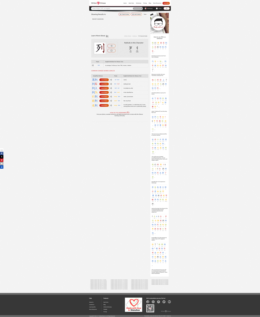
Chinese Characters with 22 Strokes (139, 283)
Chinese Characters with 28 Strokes (159, 279)
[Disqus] (119, 139)
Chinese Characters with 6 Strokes (98, 285)
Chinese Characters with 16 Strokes (119, 286)
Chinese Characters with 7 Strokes (98, 286)
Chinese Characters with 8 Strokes (98, 287)
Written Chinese (127, 36)
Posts (160, 8)
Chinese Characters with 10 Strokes (119, 279)
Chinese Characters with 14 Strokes (119, 284)
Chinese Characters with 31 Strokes (159, 283)
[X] (1, 156)
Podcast (105, 309)
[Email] (1, 163)
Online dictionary (107, 307)
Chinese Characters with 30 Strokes (159, 282)
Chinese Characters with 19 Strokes (139, 279)
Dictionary (138, 3)
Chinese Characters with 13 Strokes (119, 283)
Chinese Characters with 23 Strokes (139, 284)
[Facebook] (1, 153)
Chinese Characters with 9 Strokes (98, 288)
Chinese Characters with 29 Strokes (159, 280)
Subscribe (166, 3)
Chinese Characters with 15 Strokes (119, 285)
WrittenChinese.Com (103, 316)
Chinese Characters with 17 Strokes (119, 287)
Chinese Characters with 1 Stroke (98, 279)
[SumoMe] (1, 167)
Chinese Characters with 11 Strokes (119, 280)
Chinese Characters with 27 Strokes (139, 288)
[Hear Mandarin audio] (111, 46)
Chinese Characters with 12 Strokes (119, 282)
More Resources (157, 3)
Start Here (131, 3)
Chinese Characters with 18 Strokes (119, 288)
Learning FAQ (92, 307)
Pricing (145, 3)
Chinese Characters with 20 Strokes (139, 280)
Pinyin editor (137, 8)
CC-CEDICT (164, 315)
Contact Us (91, 304)
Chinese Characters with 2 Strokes (98, 280)
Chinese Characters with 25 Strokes (139, 286)
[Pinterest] (1, 160)
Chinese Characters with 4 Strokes (98, 283)
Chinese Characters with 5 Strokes (98, 284)
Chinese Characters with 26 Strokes (139, 287)
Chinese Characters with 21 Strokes (139, 282)
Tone (145, 14)
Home (125, 3)
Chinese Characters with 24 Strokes (139, 285)
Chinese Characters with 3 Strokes (98, 282)
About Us (91, 302)
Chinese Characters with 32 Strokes (159, 284)
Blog (150, 3)
